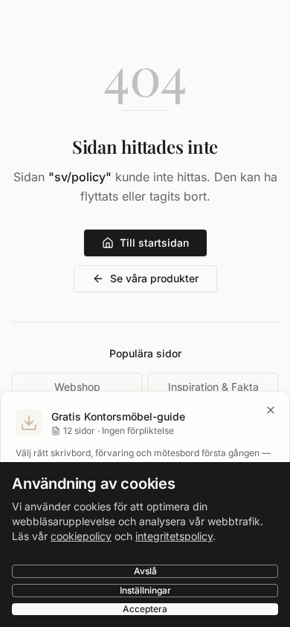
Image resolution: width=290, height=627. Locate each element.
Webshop (77, 386)
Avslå (145, 570)
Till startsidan (154, 242)
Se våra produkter (154, 278)
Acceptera (145, 608)
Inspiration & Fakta (213, 386)
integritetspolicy (174, 536)
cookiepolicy (81, 536)
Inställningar (145, 590)
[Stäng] (271, 410)
